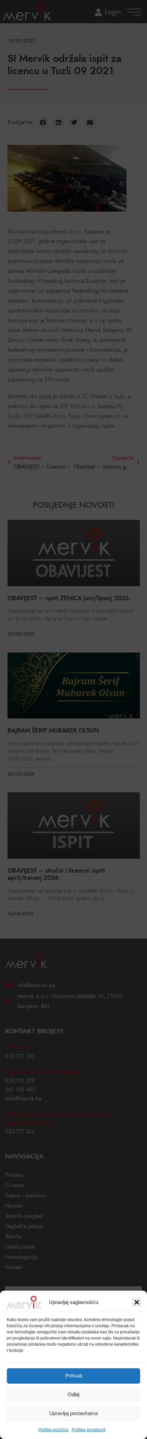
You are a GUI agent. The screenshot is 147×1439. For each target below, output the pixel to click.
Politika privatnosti (89, 1429)
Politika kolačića (53, 1429)
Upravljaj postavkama (73, 1413)
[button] (136, 1302)
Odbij (73, 1394)
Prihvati (73, 1376)
